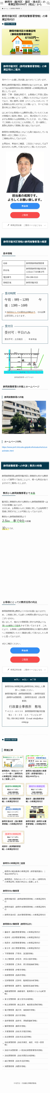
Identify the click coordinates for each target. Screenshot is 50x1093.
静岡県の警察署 (10, 24)
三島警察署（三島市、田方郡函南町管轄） (22, 964)
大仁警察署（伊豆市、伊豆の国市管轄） (21, 959)
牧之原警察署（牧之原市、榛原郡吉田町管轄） (24, 1005)
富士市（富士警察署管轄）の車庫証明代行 (22, 948)
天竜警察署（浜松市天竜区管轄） (19, 1031)
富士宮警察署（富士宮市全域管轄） (20, 999)
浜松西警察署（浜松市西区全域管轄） (20, 1056)
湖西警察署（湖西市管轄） (16, 1066)
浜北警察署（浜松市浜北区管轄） (19, 1037)
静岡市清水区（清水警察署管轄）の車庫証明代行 (25, 915)
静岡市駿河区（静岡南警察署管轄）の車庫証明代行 (25, 900)
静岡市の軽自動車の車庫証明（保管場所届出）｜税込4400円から (25, 872)
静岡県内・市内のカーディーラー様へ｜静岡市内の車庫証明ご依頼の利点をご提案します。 (25, 880)
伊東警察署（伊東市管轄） (16, 970)
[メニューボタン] (1, 3)
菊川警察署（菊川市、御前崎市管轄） (20, 1010)
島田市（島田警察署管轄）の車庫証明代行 (22, 943)
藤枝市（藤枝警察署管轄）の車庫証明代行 (22, 932)
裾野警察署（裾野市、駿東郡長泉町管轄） (22, 986)
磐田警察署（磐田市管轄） (16, 1026)
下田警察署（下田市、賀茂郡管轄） (20, 954)
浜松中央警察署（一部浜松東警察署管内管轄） (24, 1050)
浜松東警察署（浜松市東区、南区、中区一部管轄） (24, 1043)
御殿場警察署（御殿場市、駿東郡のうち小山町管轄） (25, 992)
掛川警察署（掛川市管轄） (16, 1015)
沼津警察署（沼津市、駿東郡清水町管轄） (22, 981)
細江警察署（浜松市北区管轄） (18, 1061)
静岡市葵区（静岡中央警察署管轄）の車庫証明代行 (25, 908)
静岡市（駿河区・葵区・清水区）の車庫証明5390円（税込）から (25, 3)
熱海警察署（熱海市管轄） (16, 975)
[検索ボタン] (48, 3)
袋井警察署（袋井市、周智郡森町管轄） (21, 1021)
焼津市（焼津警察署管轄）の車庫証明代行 (22, 937)
